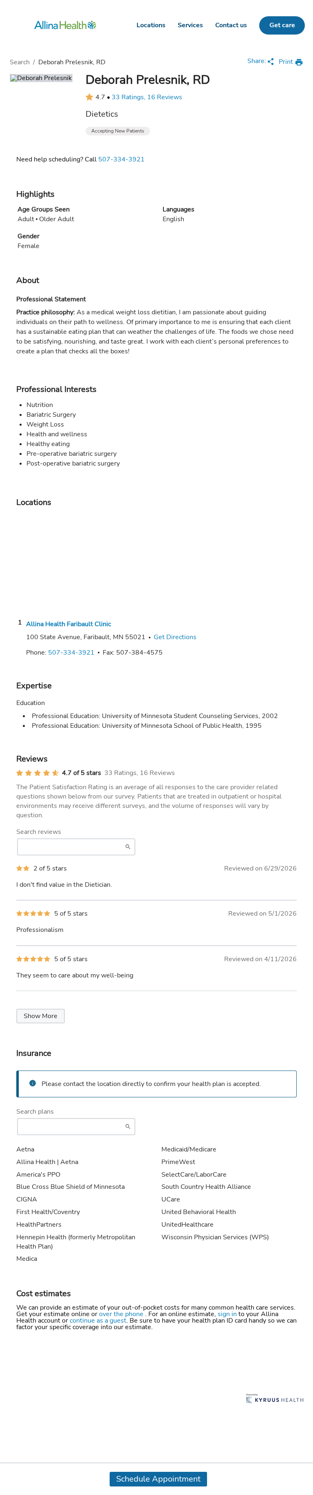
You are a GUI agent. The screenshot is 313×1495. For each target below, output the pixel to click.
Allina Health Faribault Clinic (68, 624)
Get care (282, 25)
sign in (228, 1314)
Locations (151, 25)
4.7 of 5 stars (81, 773)
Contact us (231, 25)
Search (20, 62)
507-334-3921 (121, 159)
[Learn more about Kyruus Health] (274, 1399)
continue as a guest (98, 1320)
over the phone (122, 1314)
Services (190, 25)
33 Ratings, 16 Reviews (147, 97)
